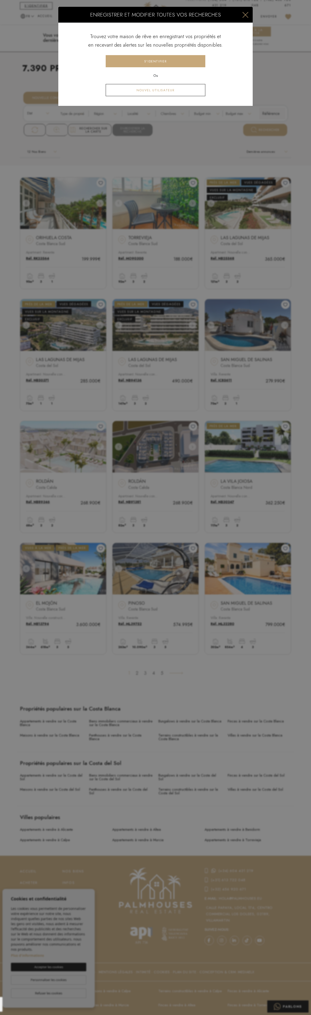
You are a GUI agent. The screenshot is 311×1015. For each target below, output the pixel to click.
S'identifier (155, 61)
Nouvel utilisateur (156, 90)
